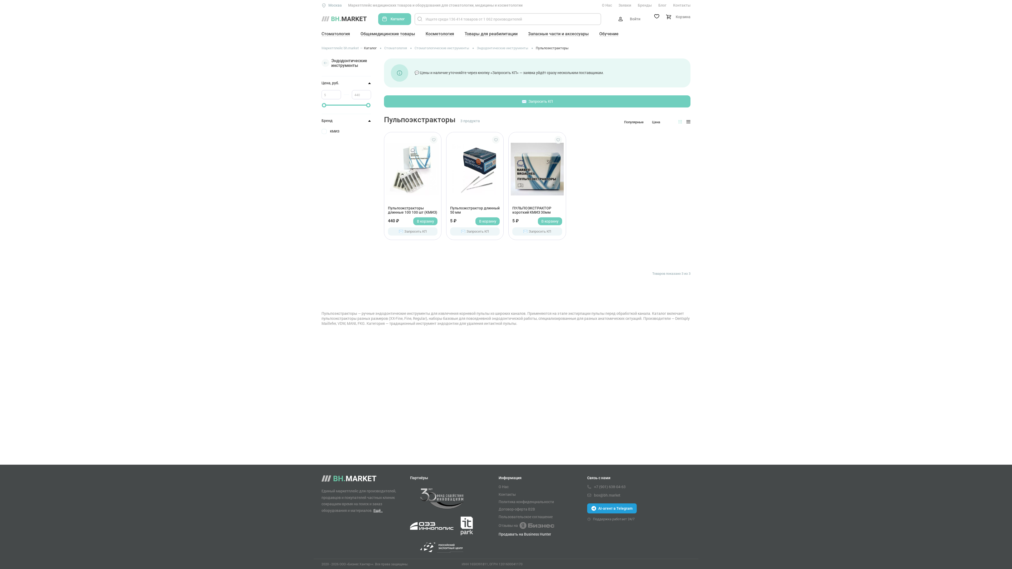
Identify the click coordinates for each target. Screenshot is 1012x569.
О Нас (607, 5)
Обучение (609, 33)
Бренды (645, 5)
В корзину (425, 221)
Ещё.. (378, 510)
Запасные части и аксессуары (558, 33)
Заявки (625, 5)
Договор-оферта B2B (517, 509)
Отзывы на (508, 525)
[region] (346, 153)
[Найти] (420, 19)
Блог (662, 5)
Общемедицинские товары (388, 33)
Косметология (440, 33)
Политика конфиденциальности (526, 502)
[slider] (324, 105)
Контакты (681, 5)
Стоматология (336, 33)
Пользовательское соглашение (526, 517)
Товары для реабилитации (491, 33)
